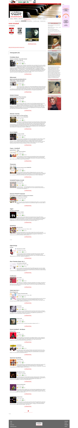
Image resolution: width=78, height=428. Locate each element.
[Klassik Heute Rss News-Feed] (59, 17)
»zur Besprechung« (27, 91)
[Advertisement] (22, 242)
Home (11, 18)
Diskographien (29, 21)
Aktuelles (21, 18)
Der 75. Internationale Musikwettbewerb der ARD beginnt (54, 25)
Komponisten (27, 19)
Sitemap (66, 426)
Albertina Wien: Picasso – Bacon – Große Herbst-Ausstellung (54, 27)
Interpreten (33, 18)
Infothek (39, 18)
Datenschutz (12, 424)
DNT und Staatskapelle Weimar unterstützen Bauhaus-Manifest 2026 (53, 30)
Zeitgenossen (42, 21)
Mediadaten (66, 424)
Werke (18, 47)
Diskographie (15, 47)
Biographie (10, 47)
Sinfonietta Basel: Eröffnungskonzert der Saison (54, 32)
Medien (15, 18)
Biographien (23, 21)
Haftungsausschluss (13, 426)
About (11, 421)
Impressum (66, 421)
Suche (44, 18)
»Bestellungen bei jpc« (32, 43)
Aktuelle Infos (17, 21)
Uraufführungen (36, 21)
